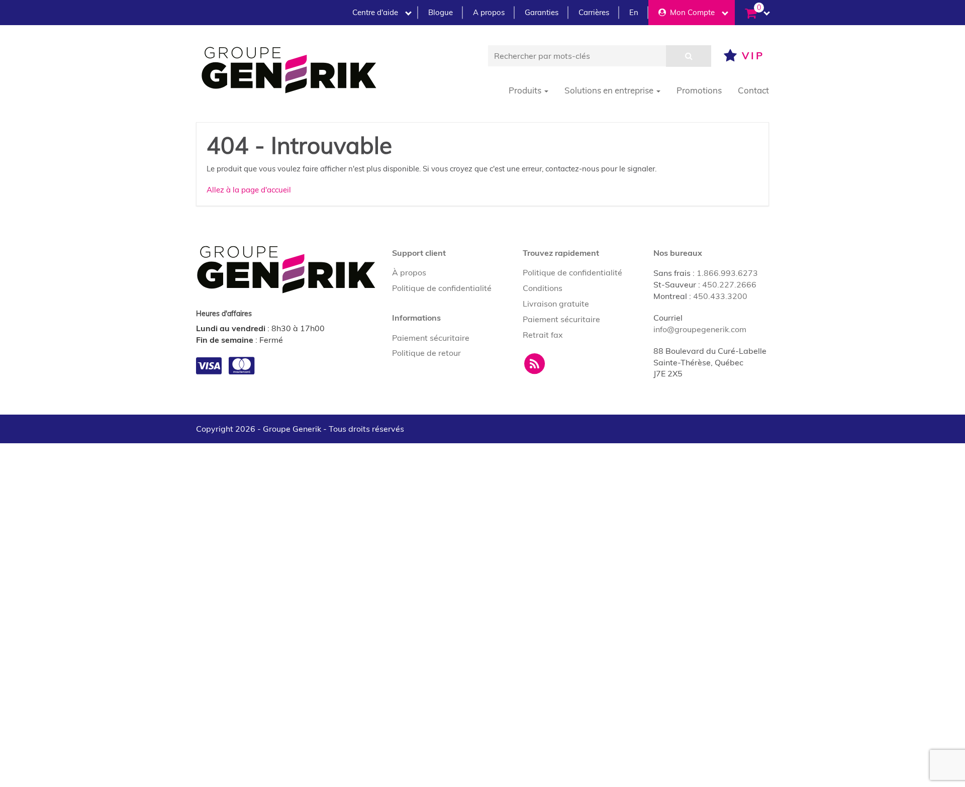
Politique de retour (426, 353)
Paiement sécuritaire (430, 338)
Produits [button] (526, 90)
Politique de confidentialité (442, 288)
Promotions (699, 90)
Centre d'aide (375, 12)
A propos (489, 12)
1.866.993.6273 (727, 273)
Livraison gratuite (556, 304)
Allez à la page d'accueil (249, 189)
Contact (753, 90)
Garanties (541, 12)
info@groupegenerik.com (699, 329)
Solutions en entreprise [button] (609, 90)
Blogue (440, 12)
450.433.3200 (720, 296)
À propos (409, 272)
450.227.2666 (729, 284)
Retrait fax (543, 335)
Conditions (542, 288)
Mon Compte (690, 12)
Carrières (593, 12)
